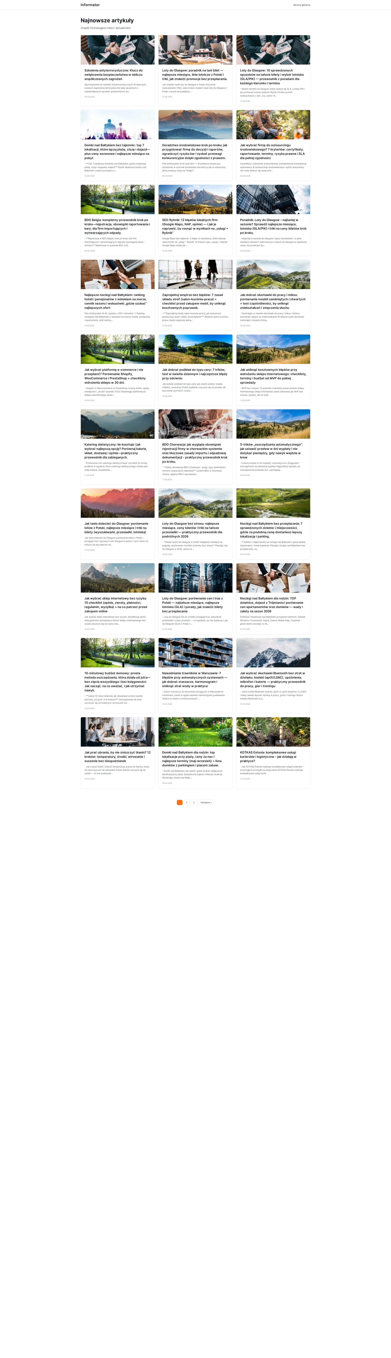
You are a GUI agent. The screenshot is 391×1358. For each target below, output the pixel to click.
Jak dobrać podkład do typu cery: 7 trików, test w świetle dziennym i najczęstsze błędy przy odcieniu (194, 374)
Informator (90, 5)
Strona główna (301, 4)
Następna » (206, 802)
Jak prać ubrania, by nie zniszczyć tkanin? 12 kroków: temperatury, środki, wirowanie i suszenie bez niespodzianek (117, 757)
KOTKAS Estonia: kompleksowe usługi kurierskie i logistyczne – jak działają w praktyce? (268, 757)
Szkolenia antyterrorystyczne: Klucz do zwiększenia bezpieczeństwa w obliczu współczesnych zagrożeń (113, 75)
